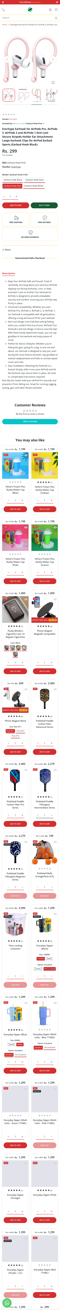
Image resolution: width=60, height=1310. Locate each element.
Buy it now (44, 205)
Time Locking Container (15, 947)
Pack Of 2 (20, 731)
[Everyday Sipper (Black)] (44, 924)
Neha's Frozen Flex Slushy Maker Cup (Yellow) (44, 490)
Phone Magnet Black (15, 720)
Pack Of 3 (15, 736)
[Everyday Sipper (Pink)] (44, 1173)
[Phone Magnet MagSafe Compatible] (44, 609)
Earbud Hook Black (13, 179)
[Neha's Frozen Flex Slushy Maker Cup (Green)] (44, 537)
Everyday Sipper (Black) (44, 947)
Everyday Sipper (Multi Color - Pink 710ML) (44, 1122)
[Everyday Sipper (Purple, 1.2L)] (15, 1248)
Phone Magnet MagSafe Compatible (44, 632)
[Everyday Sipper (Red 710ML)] (44, 1248)
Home (4, 24)
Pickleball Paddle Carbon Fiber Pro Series (15, 804)
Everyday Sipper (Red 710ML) (45, 1271)
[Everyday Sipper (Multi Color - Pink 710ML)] (44, 1099)
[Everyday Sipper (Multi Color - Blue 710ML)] (44, 1013)
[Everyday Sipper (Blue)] (15, 1013)
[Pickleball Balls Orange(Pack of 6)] (44, 852)
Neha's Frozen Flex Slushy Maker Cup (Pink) (15, 561)
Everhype (13, 119)
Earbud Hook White (33, 185)
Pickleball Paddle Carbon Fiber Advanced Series (44, 724)
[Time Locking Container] (15, 924)
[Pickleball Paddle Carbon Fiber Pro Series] (15, 780)
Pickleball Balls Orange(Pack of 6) (44, 875)
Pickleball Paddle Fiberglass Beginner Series (15, 876)
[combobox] (31, 17)
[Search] (56, 18)
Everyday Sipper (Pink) (44, 1195)
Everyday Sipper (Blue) (15, 1034)
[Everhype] (30, 9)
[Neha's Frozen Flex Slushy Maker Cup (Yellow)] (44, 465)
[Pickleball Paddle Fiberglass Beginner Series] (15, 852)
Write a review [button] (30, 421)
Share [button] (8, 249)
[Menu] (56, 9)
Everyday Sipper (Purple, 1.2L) (15, 1271)
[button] (2, 2)
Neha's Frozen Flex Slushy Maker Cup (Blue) (15, 489)
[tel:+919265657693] (3, 9)
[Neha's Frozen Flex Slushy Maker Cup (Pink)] (15, 537)
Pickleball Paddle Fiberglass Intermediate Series (44, 804)
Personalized (20, 1054)
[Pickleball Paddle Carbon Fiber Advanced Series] (44, 699)
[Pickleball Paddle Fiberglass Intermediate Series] (44, 780)
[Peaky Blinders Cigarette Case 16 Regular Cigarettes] (15, 609)
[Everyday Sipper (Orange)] (15, 1173)
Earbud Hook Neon (34, 179)
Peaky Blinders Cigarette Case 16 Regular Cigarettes (15, 633)
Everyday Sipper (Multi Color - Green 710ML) (15, 1122)
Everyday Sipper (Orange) (15, 1197)
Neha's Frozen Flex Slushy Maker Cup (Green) (44, 561)
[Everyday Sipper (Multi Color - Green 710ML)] (15, 1099)
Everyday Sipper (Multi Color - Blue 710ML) (44, 1036)
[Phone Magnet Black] (15, 699)
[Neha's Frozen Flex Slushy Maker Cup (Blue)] (15, 465)
